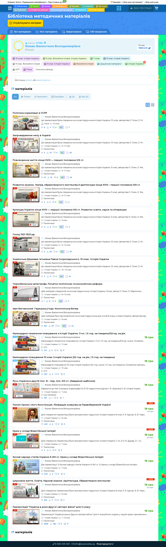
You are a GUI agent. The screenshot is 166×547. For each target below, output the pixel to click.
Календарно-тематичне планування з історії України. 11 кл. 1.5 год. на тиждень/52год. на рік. (69, 333)
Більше (29, 49)
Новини (11, 2)
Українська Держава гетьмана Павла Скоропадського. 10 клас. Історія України (61, 259)
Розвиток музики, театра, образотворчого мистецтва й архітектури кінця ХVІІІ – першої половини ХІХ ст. (76, 185)
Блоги (18, 2)
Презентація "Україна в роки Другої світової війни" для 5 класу (51, 507)
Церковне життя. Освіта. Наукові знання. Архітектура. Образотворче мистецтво (61, 480)
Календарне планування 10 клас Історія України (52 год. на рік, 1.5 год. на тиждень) (64, 357)
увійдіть (29, 80)
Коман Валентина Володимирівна (52, 46)
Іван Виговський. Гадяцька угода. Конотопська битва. (46, 308)
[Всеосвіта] (10, 8)
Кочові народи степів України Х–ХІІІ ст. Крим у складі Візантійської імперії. (58, 457)
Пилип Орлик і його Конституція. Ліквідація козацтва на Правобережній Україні (62, 404)
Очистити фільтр (44, 69)
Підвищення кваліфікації (34, 2)
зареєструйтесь (44, 80)
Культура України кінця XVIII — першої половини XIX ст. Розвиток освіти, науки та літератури (70, 209)
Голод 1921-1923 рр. (24, 234)
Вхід (136, 8)
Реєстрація (145, 8)
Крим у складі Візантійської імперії (34, 431)
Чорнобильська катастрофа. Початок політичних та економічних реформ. (58, 284)
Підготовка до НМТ (57, 1)
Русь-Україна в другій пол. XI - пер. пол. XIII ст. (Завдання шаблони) (54, 381)
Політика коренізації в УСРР (30, 113)
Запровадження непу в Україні (32, 135)
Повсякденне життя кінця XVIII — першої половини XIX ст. (48, 160)
